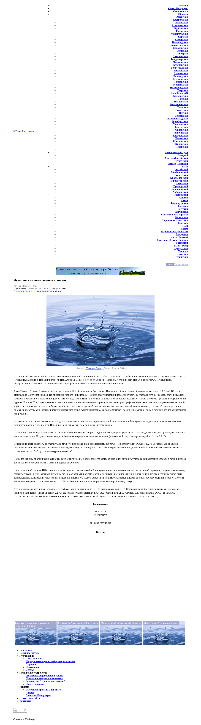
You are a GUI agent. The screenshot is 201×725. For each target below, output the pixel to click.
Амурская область (23, 291)
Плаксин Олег (94, 368)
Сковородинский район (48, 291)
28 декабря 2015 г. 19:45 (38, 288)
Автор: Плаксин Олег (26, 286)
